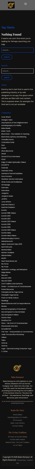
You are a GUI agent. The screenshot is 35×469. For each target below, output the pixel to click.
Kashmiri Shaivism (8, 207)
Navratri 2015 (6, 278)
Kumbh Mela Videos (8, 235)
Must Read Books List (9, 261)
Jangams (4, 193)
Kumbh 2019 (5, 227)
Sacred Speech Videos (9, 315)
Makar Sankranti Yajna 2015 (11, 244)
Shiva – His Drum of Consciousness (14, 323)
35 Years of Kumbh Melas (17, 437)
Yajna (3, 340)
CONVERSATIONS (7, 142)
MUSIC (3, 258)
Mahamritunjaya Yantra (10, 238)
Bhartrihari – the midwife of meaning (15, 134)
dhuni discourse (7, 151)
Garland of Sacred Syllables (11, 173)
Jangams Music (7, 196)
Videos (3, 337)
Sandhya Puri (6, 320)
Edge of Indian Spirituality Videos (13, 162)
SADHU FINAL (6, 317)
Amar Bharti (6, 117)
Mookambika (6, 250)
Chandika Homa (7, 139)
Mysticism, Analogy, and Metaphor (14, 269)
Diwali (3, 154)
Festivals (4, 168)
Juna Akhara (6, 202)
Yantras (4, 343)
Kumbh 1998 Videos (8, 213)
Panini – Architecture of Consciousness (16, 286)
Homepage (5, 185)
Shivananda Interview (9, 326)
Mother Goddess (7, 252)
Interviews (5, 190)
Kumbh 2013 (5, 219)
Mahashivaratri (7, 241)
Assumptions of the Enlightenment (14, 123)
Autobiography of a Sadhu (11, 125)
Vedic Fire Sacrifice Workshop (12, 334)
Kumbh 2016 (5, 224)
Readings (4, 300)
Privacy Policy (21, 460)
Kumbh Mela (6, 233)
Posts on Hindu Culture (9, 298)
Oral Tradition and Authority (12, 284)
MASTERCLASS (6, 247)
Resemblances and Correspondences (15, 303)
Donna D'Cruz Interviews (10, 156)
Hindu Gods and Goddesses (11, 182)
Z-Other (4, 351)
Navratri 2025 (6, 281)
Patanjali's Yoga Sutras (9, 295)
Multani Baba (6, 255)
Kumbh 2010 (5, 216)
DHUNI (3, 148)
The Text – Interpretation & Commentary (17, 332)
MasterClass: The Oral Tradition (18, 442)
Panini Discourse (7, 289)
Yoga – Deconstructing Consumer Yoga (16, 348)
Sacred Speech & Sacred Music (13, 312)
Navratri (4, 275)
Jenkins (4, 199)
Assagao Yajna (6, 120)
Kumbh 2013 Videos (8, 221)
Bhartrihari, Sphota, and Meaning (13, 137)
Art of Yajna (17, 445)
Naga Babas (5, 272)
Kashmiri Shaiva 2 (7, 204)
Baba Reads (5, 128)
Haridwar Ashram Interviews (12, 179)
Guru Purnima (6, 176)
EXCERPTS (5, 165)
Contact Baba (17, 426)
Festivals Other (7, 171)
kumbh (4, 210)
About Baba (17, 414)
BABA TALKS (5, 131)
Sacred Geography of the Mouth (13, 309)
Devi (3, 145)
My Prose (4, 267)
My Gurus (4, 264)
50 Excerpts (17, 420)
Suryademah (6, 329)
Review (4, 306)
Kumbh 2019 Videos (8, 230)
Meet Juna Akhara (17, 423)
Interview (4, 187)
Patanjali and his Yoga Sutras (12, 292)
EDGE (3, 159)
